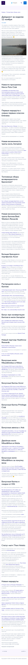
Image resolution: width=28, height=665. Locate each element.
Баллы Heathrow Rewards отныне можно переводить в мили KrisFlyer (12, 346)
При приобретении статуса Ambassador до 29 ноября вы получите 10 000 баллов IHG (13, 534)
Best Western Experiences (15, 234)
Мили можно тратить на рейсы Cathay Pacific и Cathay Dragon (14, 152)
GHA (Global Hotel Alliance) (12, 564)
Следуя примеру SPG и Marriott (9, 232)
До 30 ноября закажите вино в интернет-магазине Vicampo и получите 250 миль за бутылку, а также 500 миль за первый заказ (14, 469)
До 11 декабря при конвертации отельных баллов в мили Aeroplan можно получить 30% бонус (13, 322)
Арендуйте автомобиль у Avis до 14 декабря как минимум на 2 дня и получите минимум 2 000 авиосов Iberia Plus (14, 432)
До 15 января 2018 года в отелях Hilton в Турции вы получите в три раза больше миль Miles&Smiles (13, 367)
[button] (21, 3)
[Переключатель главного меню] (25, 2)
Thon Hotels (23, 563)
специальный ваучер (12, 506)
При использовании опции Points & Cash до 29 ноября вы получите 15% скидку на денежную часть (13, 522)
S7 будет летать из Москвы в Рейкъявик (12, 584)
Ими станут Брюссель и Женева (9, 126)
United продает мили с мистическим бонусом (13, 295)
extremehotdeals (10, 550)
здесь (22, 514)
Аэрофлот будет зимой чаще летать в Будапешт (14, 597)
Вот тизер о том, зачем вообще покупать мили (13, 309)
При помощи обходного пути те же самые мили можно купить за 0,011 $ (13, 302)
